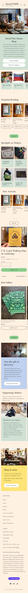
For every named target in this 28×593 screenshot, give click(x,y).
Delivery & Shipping (8, 516)
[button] (3, 5)
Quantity (3, 261)
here (17, 547)
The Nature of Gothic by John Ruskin (6, 119)
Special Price (18, 85)
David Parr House (12, 589)
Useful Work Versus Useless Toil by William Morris (18, 119)
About (4, 503)
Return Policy (6, 519)
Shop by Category (14, 65)
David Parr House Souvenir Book (8, 320)
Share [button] (4, 276)
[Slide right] (17, 92)
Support (5, 506)
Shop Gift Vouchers (12, 383)
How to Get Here (11, 485)
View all (14, 136)
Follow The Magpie (19, 184)
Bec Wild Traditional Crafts (19, 163)
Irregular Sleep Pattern (7, 184)
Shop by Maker (14, 61)
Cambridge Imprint (6, 162)
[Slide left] (10, 92)
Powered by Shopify (19, 589)
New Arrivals (6, 85)
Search (4, 499)
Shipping (8, 259)
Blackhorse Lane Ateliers (11, 420)
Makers (5, 509)
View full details (21, 276)
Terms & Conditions (8, 513)
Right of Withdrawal (8, 523)
